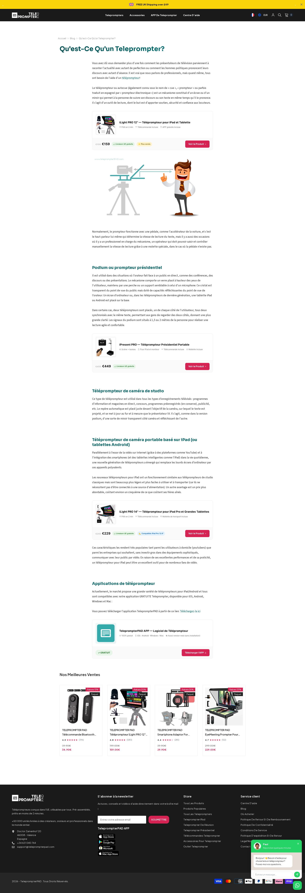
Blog (72, 38)
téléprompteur (130, 78)
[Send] (297, 874)
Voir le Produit (196, 144)
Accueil (62, 38)
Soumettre (158, 819)
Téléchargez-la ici (190, 611)
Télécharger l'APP (194, 652)
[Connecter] (273, 15)
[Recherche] (280, 15)
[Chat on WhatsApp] (297, 885)
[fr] (252, 15)
